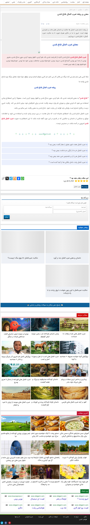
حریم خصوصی (29, 517)
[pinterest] (9, 522)
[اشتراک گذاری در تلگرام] (11, 178)
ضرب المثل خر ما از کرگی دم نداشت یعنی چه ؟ (69, 150)
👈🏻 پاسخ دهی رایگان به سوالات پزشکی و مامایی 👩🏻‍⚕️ (45, 305)
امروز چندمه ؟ (82, 498)
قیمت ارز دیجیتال (37, 498)
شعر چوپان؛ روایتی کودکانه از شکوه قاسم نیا (15, 434)
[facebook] (5, 522)
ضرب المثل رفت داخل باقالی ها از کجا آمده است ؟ (67, 162)
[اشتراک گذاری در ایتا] (14, 178)
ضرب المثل (77, 187)
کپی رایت (40, 517)
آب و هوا (17, 517)
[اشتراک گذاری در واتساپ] (22, 178)
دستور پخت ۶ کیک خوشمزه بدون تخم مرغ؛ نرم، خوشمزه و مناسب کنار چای (45, 434)
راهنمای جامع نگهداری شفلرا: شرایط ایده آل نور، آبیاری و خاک (45, 459)
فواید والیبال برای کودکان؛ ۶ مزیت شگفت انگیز (74, 459)
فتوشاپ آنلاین (83, 519)
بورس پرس (18, 498)
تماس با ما (66, 517)
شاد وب (63, 507)
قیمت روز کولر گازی (81, 507)
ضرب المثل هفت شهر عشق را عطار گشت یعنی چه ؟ (67, 144)
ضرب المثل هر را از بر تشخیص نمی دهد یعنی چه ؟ (67, 156)
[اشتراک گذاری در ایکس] (7, 178)
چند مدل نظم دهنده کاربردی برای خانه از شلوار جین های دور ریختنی (15, 459)
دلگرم (20, 507)
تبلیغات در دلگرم (53, 517)
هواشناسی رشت (38, 507)
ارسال (6, 217)
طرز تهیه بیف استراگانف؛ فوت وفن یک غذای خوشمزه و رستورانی (74, 483)
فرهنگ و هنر (61, 498)
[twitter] (2, 522)
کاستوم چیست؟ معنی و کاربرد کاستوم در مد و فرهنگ (45, 483)
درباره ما (76, 517)
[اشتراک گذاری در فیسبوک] (18, 178)
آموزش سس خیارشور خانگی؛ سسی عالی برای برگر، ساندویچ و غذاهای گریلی (74, 434)
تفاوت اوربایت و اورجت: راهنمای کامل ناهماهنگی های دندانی (15, 483)
